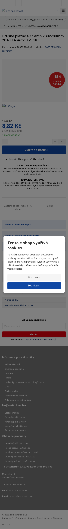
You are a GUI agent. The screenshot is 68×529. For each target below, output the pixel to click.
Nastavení (34, 277)
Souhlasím (34, 285)
